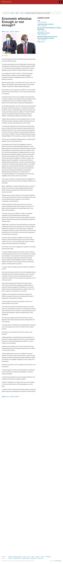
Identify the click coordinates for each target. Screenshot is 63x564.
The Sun (10, 558)
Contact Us (40, 558)
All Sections (48, 556)
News (17, 13)
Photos (42, 556)
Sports (28, 556)
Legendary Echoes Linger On (45, 24)
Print (18, 31)
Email (12, 31)
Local (21, 13)
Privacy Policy (17, 558)
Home (12, 13)
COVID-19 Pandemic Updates (15, 556)
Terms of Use (33, 558)
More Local (41, 42)
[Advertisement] (19, 474)
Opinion (37, 556)
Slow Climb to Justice (43, 33)
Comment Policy (25, 558)
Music (33, 556)
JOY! (38, 20)
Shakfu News (58, 560)
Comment (6, 31)
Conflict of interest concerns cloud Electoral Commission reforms (47, 37)
